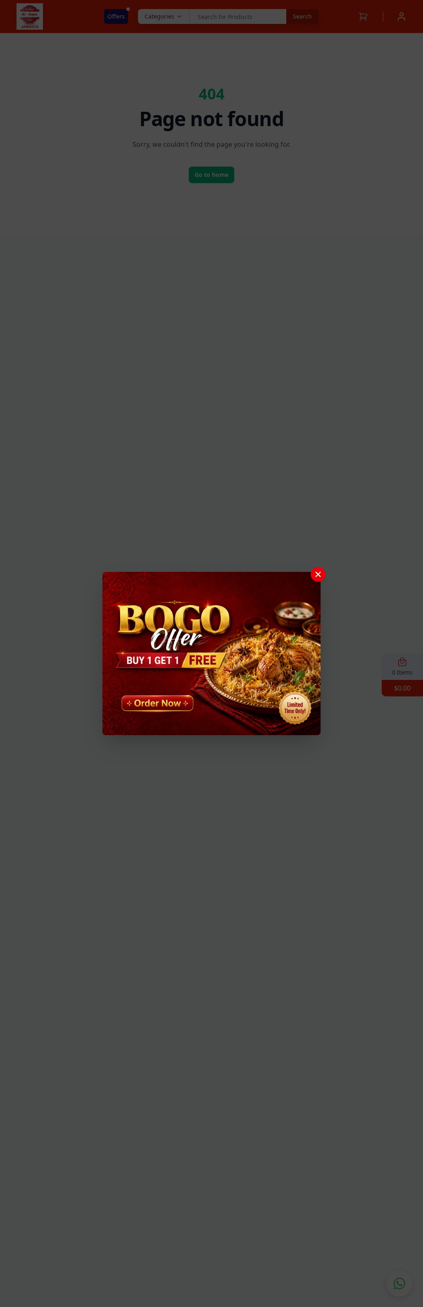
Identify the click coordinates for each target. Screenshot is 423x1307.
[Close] (318, 574)
